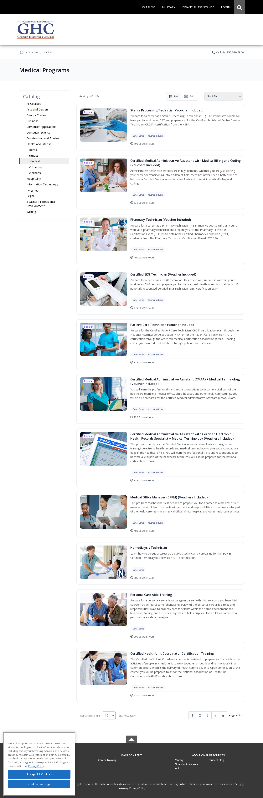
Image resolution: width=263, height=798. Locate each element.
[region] (39, 764)
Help (177, 768)
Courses (33, 52)
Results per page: (90, 715)
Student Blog (216, 760)
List (176, 96)
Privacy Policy (137, 788)
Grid (191, 96)
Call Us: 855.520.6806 (227, 52)
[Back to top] (131, 757)
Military (179, 760)
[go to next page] (215, 715)
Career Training (107, 760)
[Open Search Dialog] (239, 7)
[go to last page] (223, 715)
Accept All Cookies (39, 774)
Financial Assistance (187, 764)
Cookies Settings (39, 784)
